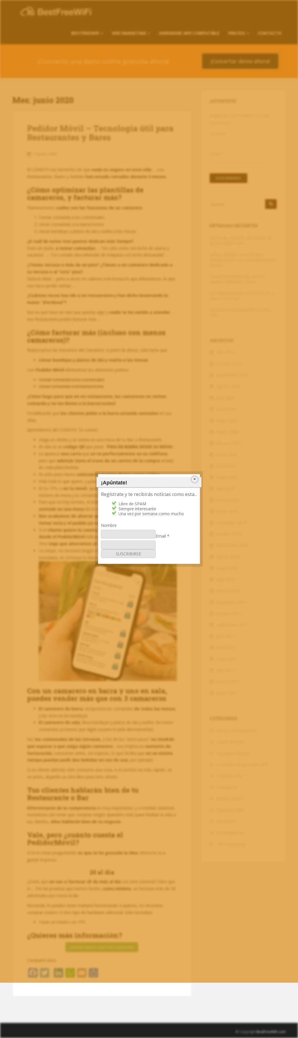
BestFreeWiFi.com (271, 1031)
